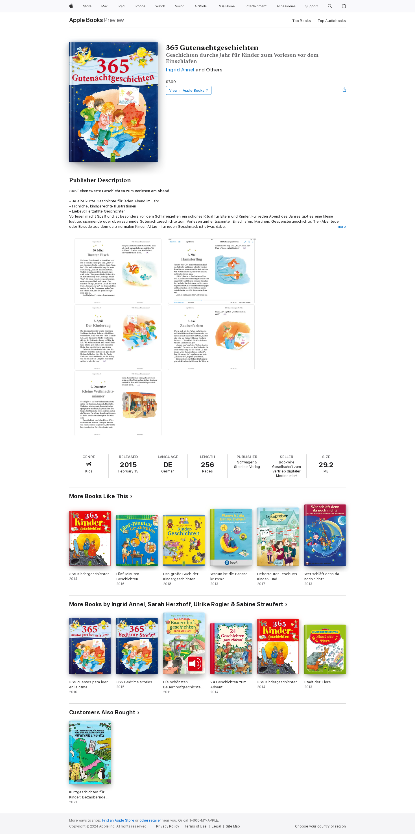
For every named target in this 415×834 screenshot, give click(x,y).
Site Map (233, 826)
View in (186, 90)
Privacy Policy (167, 826)
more (341, 226)
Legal (216, 826)
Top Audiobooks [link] (332, 21)
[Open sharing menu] (344, 90)
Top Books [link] (301, 21)
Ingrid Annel (180, 70)
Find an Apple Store (118, 820)
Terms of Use (195, 826)
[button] (330, 6)
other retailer (150, 820)
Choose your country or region (320, 826)
